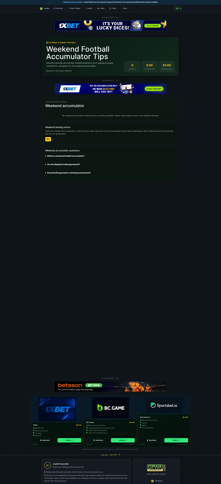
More (125, 8)
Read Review (46, 440)
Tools (113, 8)
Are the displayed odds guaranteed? (63, 164)
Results (90, 8)
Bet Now (69, 440)
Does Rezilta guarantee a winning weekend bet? (69, 173)
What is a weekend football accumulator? (66, 156)
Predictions (59, 8)
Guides (102, 8)
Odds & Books (75, 8)
